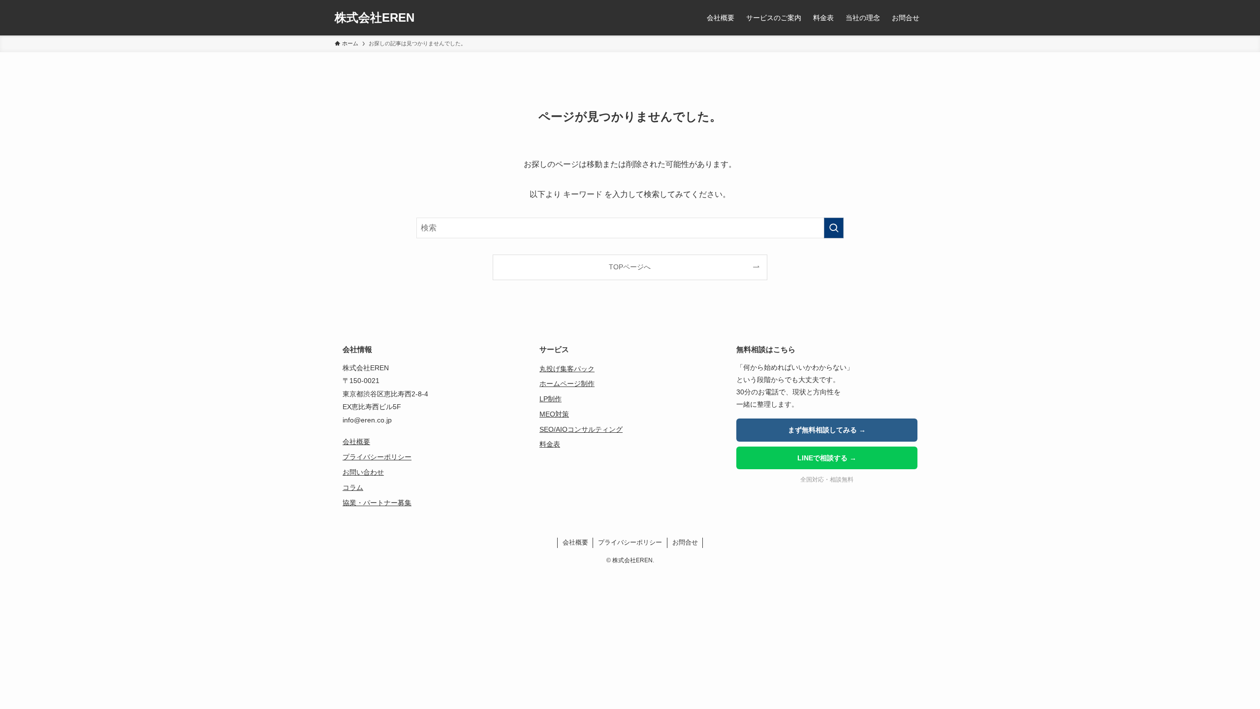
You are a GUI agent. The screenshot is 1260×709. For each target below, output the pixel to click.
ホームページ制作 (567, 383)
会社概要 (356, 442)
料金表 (549, 444)
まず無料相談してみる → (827, 430)
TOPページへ (630, 267)
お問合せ (685, 542)
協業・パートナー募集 (377, 503)
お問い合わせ (363, 472)
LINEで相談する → (826, 458)
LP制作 (550, 399)
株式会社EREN (374, 18)
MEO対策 (554, 414)
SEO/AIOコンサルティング (581, 429)
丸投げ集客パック (567, 369)
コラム (353, 487)
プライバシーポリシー (377, 457)
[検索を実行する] (834, 228)
